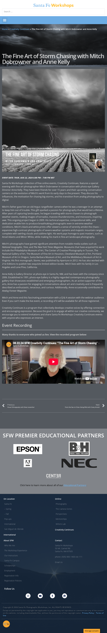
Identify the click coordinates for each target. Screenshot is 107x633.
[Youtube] (40, 595)
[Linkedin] (64, 595)
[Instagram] (28, 595)
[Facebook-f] (52, 595)
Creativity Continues (20, 29)
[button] (4, 20)
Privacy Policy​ (88, 613)
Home (5, 29)
